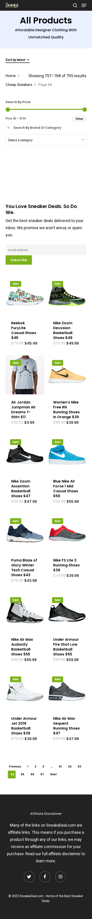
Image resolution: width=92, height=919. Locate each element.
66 (32, 774)
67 (42, 774)
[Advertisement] (39, 124)
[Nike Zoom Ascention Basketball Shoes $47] (25, 454)
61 (60, 766)
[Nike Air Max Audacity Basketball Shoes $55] (25, 612)
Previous (15, 766)
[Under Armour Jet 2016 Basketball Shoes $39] (25, 691)
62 (69, 766)
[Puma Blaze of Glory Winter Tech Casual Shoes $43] (25, 533)
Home (11, 76)
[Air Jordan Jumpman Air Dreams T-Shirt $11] (25, 375)
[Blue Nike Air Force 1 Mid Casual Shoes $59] (67, 454)
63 (79, 766)
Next (53, 774)
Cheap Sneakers (19, 85)
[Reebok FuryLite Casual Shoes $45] (25, 296)
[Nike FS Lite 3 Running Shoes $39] (67, 533)
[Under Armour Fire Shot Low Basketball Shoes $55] (67, 612)
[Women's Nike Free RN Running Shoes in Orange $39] (67, 375)
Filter (79, 119)
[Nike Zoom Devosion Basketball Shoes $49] (67, 296)
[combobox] (18, 60)
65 (22, 774)
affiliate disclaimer (64, 853)
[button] (84, 5)
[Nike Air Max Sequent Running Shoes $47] (67, 691)
